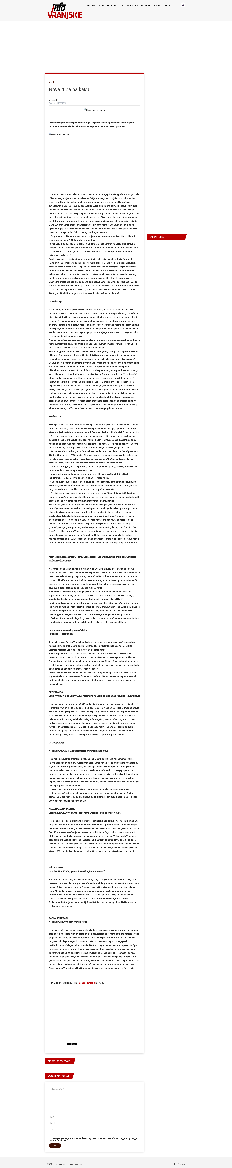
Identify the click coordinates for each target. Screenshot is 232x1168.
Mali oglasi (132, 5)
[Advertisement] (115, 46)
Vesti (101, 5)
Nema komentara (59, 1061)
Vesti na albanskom (150, 5)
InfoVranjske (59, 1164)
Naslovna (91, 5)
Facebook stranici (87, 983)
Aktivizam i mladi (115, 5)
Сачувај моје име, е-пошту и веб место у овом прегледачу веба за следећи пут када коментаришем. (93, 1139)
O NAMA (166, 5)
